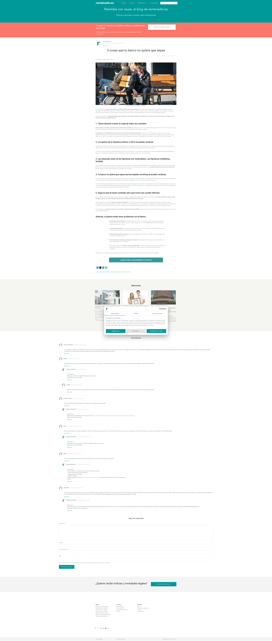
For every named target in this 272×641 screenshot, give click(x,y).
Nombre (61, 542)
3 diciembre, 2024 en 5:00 (76, 487)
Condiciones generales (143, 608)
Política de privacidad (120, 639)
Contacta (139, 609)
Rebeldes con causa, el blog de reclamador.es (136, 9)
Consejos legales (99, 272)
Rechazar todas (115, 331)
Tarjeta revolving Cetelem (102, 613)
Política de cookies (99, 639)
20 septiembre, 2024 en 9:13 (84, 436)
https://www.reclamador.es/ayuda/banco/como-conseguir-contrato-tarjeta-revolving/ (114, 415)
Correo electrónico (63, 549)
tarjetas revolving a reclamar (134, 184)
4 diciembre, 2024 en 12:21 (83, 500)
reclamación (123, 272)
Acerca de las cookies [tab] (157, 313)
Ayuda (138, 606)
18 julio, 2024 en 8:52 (76, 384)
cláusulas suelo (151, 109)
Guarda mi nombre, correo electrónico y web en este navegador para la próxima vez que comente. (85, 563)
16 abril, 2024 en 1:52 (73, 358)
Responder (66, 353)
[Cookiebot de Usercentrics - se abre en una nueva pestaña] (160, 309)
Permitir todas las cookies (156, 331)
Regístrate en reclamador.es (164, 584)
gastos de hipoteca (117, 272)
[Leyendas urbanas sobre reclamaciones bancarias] (107, 297)
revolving (129, 272)
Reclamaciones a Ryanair (102, 608)
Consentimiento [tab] (115, 313)
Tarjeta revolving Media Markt (103, 614)
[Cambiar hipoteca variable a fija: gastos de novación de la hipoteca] (135, 297)
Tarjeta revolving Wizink (101, 616)
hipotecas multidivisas (140, 165)
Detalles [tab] (136, 313)
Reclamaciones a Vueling (102, 606)
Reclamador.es (120, 606)
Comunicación (120, 608)
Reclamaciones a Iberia (101, 609)
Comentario (62, 523)
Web (60, 556)
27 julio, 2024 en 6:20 (78, 398)
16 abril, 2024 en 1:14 (82, 369)
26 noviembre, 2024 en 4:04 (74, 453)
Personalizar (135, 331)
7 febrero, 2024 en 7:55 (80, 344)
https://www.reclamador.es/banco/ (90, 477)
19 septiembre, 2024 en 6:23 (75, 426)
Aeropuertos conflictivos (102, 611)
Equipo (118, 611)
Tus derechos (140, 611)
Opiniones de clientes (121, 609)
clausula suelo (109, 272)
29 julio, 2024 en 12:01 (82, 409)
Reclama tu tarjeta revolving (162, 27)
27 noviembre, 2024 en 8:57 (84, 464)
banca (104, 272)
